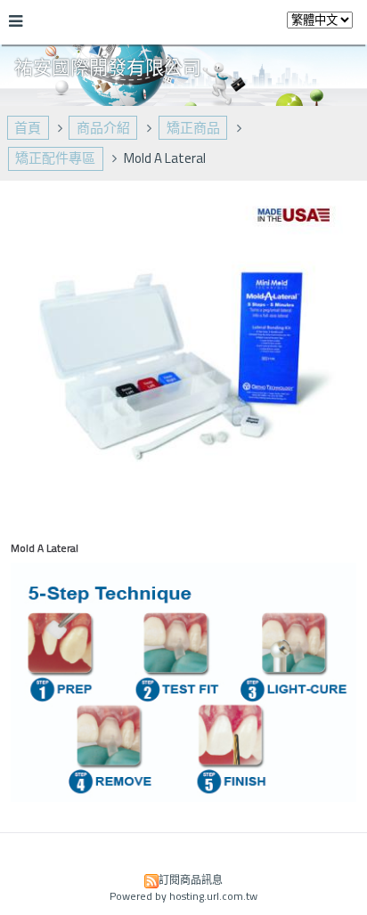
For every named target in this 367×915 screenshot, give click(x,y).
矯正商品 (193, 127)
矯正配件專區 (55, 158)
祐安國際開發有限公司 (107, 67)
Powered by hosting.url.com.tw (183, 895)
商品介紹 (103, 127)
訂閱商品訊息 (191, 879)
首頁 (27, 127)
